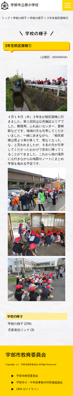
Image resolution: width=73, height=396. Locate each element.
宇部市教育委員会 (27, 375)
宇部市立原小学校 (25, 5)
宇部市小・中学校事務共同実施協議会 (39, 382)
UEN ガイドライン (27, 389)
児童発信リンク (19, 330)
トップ (6, 17)
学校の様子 (20, 17)
